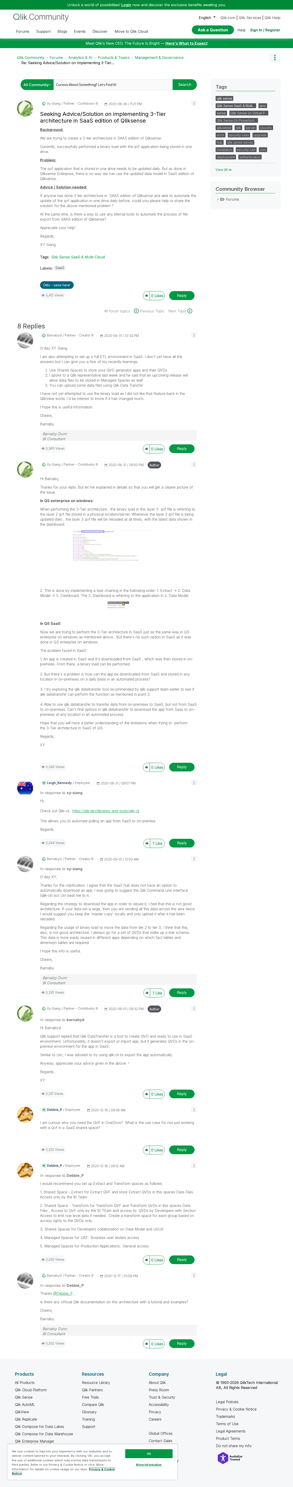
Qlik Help (272, 17)
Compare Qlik (93, 1404)
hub (219, 142)
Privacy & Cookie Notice (236, 1409)
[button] (194, 103)
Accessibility (159, 1404)
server (250, 128)
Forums (56, 57)
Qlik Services (250, 17)
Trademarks (225, 1416)
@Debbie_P (63, 1293)
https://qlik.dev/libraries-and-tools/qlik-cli (105, 811)
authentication (249, 157)
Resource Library (96, 1382)
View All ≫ (224, 170)
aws (263, 150)
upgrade (260, 135)
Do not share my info (234, 1445)
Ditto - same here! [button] (56, 285)
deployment (226, 157)
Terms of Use (227, 1423)
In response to (61, 792)
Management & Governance (159, 57)
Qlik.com (227, 17)
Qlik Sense (24, 1397)
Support (88, 1426)
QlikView (22, 1412)
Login (126, 5)
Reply (182, 295)
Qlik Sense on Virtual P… (249, 113)
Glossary (89, 1412)
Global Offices (161, 1433)
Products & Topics (114, 57)
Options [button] (274, 57)
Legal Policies (227, 1402)
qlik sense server (240, 142)
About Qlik (157, 1382)
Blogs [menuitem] (62, 31)
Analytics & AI (80, 57)
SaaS (59, 268)
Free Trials (90, 1397)
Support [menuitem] (43, 31)
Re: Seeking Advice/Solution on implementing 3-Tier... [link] (67, 62)
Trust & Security (162, 1397)
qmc (263, 106)
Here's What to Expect (186, 43)
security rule (246, 150)
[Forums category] (218, 199)
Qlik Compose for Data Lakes (39, 1426)
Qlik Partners (92, 1390)
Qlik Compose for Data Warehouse (44, 1434)
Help (241, 30)
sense (221, 113)
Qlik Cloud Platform (31, 1390)
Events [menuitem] (80, 31)
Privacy (155, 1412)
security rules (239, 135)
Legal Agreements (231, 1431)
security (266, 128)
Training (88, 1419)
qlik (238, 128)
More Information (149, 1464)
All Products (25, 1382)
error (220, 135)
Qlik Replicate (26, 1419)
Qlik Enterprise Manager (34, 1441)
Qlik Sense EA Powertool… (237, 120)
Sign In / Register (265, 30)
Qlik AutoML (25, 1404)
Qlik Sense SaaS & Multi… (236, 106)
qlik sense (224, 98)
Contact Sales (160, 1440)
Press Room (159, 1390)
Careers (155, 1419)
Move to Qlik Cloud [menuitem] (131, 31)
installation (224, 150)
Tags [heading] (221, 87)
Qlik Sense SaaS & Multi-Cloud (78, 257)
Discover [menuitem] (100, 31)
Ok (149, 1453)
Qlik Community (30, 57)
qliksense (224, 128)
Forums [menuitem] (22, 31)
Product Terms (228, 1438)
